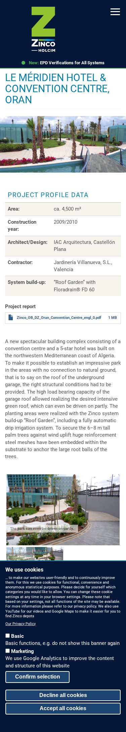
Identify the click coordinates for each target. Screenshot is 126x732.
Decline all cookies (63, 695)
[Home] (43, 29)
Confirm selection (37, 677)
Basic (17, 636)
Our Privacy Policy (20, 624)
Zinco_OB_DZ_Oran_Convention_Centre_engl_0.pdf (59, 318)
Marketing (22, 651)
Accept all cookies (63, 708)
